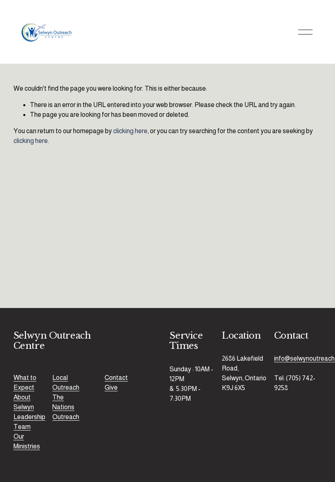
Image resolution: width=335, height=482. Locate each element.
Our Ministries (26, 441)
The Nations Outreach (65, 407)
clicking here (130, 130)
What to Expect (24, 382)
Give (111, 387)
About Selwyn (23, 402)
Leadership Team (29, 421)
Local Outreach (65, 382)
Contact (116, 377)
